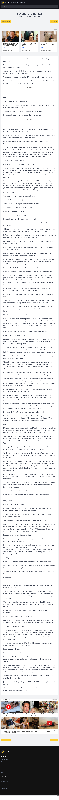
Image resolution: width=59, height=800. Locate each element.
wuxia (7, 2)
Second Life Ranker (29, 14)
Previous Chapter (6, 21)
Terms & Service (4, 768)
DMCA (2, 772)
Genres (21, 2)
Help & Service (4, 759)
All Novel (13, 2)
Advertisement (4, 761)
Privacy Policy (4, 770)
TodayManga (4, 788)
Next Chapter (54, 21)
